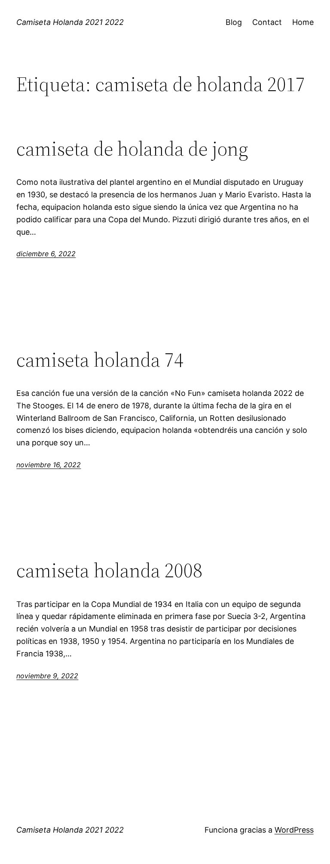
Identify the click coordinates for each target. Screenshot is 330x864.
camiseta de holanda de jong (132, 148)
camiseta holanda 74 (99, 359)
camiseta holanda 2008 (109, 570)
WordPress (294, 829)
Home (303, 22)
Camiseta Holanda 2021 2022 (70, 22)
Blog (234, 22)
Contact (267, 22)
